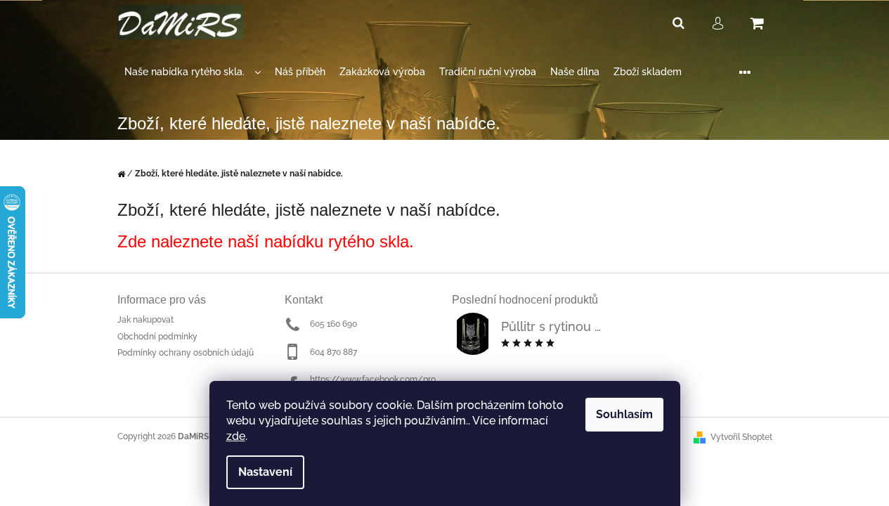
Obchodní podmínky (157, 337)
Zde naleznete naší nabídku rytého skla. (265, 241)
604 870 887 (333, 352)
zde (235, 436)
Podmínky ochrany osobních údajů (185, 353)
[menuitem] (192, 72)
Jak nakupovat (145, 320)
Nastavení (265, 472)
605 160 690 (333, 324)
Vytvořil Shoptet (741, 437)
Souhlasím (624, 414)
